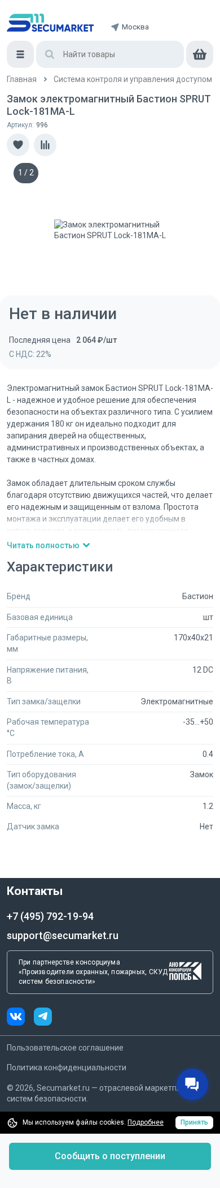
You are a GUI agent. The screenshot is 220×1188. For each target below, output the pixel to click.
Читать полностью (43, 545)
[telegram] (43, 1018)
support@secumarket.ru (62, 935)
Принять (194, 1122)
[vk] (20, 1018)
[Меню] (20, 54)
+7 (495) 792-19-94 (50, 916)
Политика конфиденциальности (66, 1067)
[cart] (199, 54)
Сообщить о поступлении (110, 1156)
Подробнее (145, 1122)
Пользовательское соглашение (65, 1047)
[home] (50, 23)
